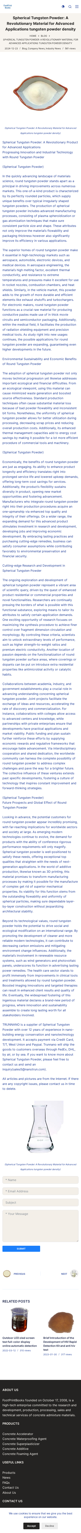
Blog (24, 48)
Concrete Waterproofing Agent (24, 1439)
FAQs (6, 1482)
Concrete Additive (15, 1449)
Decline (49, 1525)
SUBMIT (21, 1248)
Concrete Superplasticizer (21, 1444)
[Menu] (77, 6)
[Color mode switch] (63, 6)
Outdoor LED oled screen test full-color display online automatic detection (19, 1341)
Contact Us (10, 1487)
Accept (31, 1525)
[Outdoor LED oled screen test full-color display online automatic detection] (20, 1320)
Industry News (53, 48)
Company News (36, 48)
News (6, 1477)
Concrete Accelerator (17, 1434)
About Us (9, 1492)
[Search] (70, 6)
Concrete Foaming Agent (20, 1454)
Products (8, 1472)
